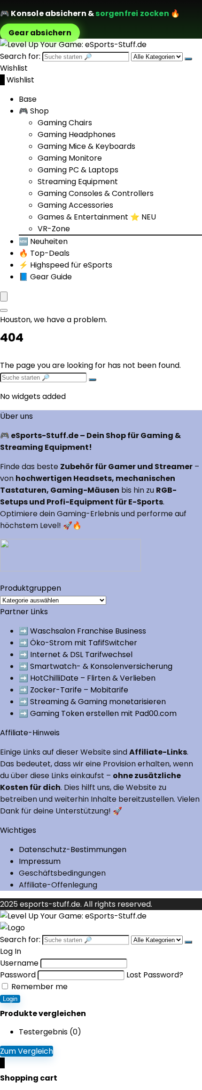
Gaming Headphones (77, 134)
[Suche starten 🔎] (188, 58)
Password (18, 974)
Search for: (20, 56)
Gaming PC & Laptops (78, 169)
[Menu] (4, 296)
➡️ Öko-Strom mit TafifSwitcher (78, 642)
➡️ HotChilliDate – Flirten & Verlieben (87, 678)
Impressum (40, 861)
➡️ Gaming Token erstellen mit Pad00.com (98, 713)
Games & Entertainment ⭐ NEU (97, 216)
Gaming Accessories (75, 205)
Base (28, 99)
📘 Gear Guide (45, 276)
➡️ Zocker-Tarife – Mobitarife (73, 689)
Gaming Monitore (70, 158)
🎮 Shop (34, 111)
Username (19, 963)
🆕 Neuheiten (43, 241)
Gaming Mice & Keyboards (86, 146)
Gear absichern (39, 32)
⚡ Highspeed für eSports (65, 265)
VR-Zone (54, 228)
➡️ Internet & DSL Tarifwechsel (75, 654)
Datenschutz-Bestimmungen (72, 849)
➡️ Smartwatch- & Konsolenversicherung (95, 666)
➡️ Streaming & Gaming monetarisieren (92, 701)
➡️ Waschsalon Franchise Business (82, 631)
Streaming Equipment (78, 181)
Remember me (38, 986)
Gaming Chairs (65, 122)
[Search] (4, 310)
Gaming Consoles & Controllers (96, 193)
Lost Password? (154, 974)
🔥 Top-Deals (44, 253)
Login (10, 998)
